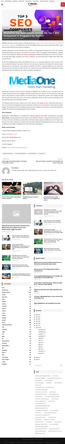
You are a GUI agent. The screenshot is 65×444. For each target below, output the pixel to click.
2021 (37, 325)
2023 (37, 321)
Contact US (51, 1)
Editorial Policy (8, 1)
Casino (3, 294)
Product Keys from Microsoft (50, 412)
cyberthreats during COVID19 (41, 389)
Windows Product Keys (40, 433)
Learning (4, 329)
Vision (2, 1)
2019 (37, 357)
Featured (4, 306)
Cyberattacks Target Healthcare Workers (44, 387)
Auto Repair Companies (40, 378)
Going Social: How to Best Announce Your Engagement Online (52, 198)
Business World (6, 292)
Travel (3, 362)
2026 (37, 314)
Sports (4, 352)
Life (3, 334)
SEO (3, 348)
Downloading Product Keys (41, 394)
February (40, 351)
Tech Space (16, 30)
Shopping (4, 350)
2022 (37, 323)
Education (4, 297)
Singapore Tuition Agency (49, 419)
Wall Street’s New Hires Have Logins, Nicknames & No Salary (20, 265)
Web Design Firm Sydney (54, 428)
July (39, 340)
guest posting (51, 401)
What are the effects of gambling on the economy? (11, 197)
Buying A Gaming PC (49, 380)
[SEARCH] (61, 365)
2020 (37, 327)
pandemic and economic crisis (41, 408)
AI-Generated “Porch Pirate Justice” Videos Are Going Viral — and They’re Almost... (21, 257)
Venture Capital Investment (41, 424)
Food (3, 313)
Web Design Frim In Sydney (40, 431)
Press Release (10, 30)
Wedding (4, 364)
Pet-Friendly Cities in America (41, 410)
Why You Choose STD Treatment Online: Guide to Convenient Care (20, 236)
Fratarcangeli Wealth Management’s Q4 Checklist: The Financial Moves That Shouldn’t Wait (21, 247)
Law (3, 327)
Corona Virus (49, 382)
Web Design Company (54, 424)
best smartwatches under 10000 (54, 378)
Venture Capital (58, 422)
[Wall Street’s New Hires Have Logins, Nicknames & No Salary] (6, 267)
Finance (4, 308)
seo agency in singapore (8, 153)
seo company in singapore (20, 153)
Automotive (5, 290)
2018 (37, 359)
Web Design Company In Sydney (41, 426)
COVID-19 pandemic (58, 382)
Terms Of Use (36, 1)
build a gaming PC (38, 380)
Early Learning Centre (54, 394)
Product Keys (38, 412)
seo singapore (41, 153)
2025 (37, 317)
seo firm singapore (32, 153)
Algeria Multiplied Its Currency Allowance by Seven (47, 303)
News (5, 30)
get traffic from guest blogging (52, 396)
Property (4, 343)
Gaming (4, 318)
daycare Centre (53, 392)
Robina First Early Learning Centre (42, 415)
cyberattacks (38, 385)
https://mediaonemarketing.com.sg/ (17, 147)
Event (3, 299)
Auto (3, 287)
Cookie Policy (21, 1)
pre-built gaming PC (54, 410)
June (39, 342)
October (40, 334)
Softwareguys (49, 422)
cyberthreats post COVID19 (41, 392)
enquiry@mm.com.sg (11, 134)
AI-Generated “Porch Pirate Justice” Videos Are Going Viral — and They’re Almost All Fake (53, 240)
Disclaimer (15, 1)
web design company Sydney (41, 428)
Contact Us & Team (44, 1)
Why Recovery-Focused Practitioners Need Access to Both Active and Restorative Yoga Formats (15, 227)
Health (3, 320)
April (39, 347)
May (39, 344)
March (40, 349)
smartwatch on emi (39, 422)
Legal (3, 331)
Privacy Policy (28, 1)
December (41, 329)
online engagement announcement (42, 405)
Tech (3, 355)
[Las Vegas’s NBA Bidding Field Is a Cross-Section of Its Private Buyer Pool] (6, 276)
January (40, 353)
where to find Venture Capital (54, 431)
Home (3, 322)
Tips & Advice (5, 359)
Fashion (4, 301)
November (41, 332)
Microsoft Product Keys (40, 403)
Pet (3, 338)
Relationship (5, 345)
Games (4, 315)
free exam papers (38, 396)
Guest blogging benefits (40, 401)
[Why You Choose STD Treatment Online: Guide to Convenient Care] (6, 238)
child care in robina (39, 382)
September (41, 336)
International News (7, 324)
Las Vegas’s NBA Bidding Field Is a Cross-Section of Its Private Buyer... (21, 274)
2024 (37, 319)
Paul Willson (7, 38)
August (40, 338)
